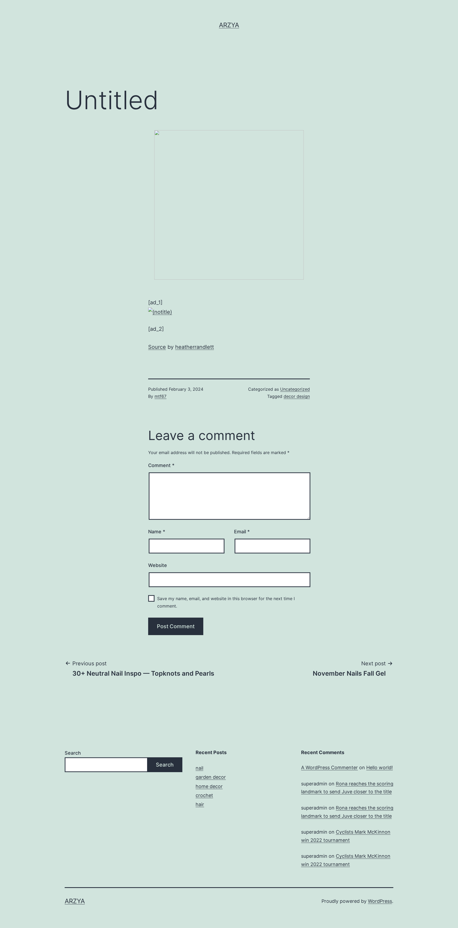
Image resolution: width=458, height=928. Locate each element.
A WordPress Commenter (329, 767)
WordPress (380, 901)
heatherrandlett (194, 347)
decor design (297, 396)
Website (157, 565)
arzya (229, 25)
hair (200, 804)
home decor (209, 786)
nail (199, 768)
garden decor (211, 777)
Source (157, 347)
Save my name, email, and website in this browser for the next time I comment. (226, 602)
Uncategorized (295, 389)
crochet (204, 795)
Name (156, 531)
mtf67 (160, 396)
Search (73, 753)
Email (242, 531)
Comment (161, 465)
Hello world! (379, 767)
